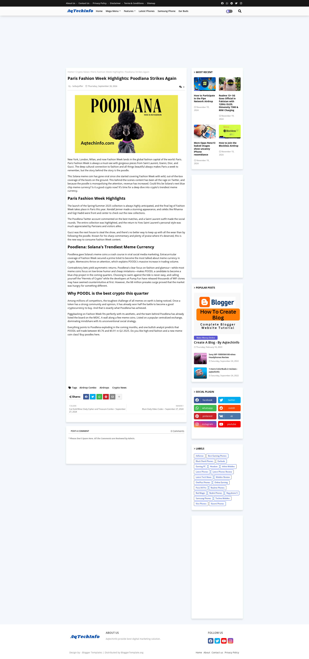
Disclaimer (115, 3)
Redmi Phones (215, 493)
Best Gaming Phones (217, 455)
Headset (214, 466)
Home (99, 11)
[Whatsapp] (99, 396)
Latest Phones (146, 11)
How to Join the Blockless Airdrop (228, 144)
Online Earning (221, 482)
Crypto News (82, 71)
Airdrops (104, 387)
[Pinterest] (106, 396)
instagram (207, 424)
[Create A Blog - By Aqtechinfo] (217, 313)
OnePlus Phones (203, 482)
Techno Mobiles (222, 498)
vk (231, 416)
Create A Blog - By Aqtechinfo (216, 342)
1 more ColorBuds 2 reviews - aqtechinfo (223, 370)
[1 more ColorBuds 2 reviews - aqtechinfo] (200, 373)
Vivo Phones (201, 503)
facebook (207, 400)
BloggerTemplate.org (132, 652)
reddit (231, 408)
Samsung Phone (166, 11)
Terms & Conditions (134, 3)
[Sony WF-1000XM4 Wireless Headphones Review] (200, 358)
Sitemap (151, 3)
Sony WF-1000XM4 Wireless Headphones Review (222, 356)
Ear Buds (183, 11)
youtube (231, 424)
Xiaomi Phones (217, 503)
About (207, 652)
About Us (71, 3)
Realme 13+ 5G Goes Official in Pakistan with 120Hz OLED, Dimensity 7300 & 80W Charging (228, 103)
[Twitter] (93, 396)
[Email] (112, 396)
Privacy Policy (100, 3)
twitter (231, 400)
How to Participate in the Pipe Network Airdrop (204, 98)
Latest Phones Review (222, 471)
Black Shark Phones (204, 461)
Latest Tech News (203, 477)
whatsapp (207, 408)
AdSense (200, 455)
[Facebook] (86, 396)
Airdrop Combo (88, 387)
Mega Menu (112, 11)
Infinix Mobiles (228, 466)
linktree (205, 432)
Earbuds (221, 461)
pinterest (207, 416)
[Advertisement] (154, 41)
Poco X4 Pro (201, 487)
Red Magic (200, 493)
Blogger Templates (92, 652)
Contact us (84, 3)
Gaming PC (201, 466)
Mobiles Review (223, 477)
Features (128, 11)
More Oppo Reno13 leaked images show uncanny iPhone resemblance (204, 148)
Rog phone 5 (232, 493)
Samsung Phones (203, 498)
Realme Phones (218, 487)
